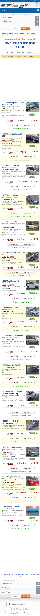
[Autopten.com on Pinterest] (14, 609)
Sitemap (15, 612)
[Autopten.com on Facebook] (11, 609)
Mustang (26, 330)
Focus (27, 302)
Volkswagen (22, 415)
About (20, 612)
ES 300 (27, 386)
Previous (6, 575)
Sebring (29, 501)
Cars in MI (16, 528)
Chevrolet (20, 275)
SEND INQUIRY (28, 125)
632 (19, 575)
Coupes (16, 330)
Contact (33, 612)
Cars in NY (15, 360)
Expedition (27, 129)
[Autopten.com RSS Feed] (29, 609)
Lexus (21, 386)
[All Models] (20, 21)
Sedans (15, 160)
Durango (27, 247)
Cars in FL (17, 190)
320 (29, 160)
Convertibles (15, 501)
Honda (23, 190)
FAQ (24, 612)
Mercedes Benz (23, 160)
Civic (27, 190)
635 (31, 575)
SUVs (14, 275)
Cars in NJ (16, 247)
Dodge (23, 216)
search (26, 28)
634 (27, 575)
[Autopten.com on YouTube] (23, 609)
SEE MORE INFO (14, 125)
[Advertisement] (20, 552)
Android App (8, 612)
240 (30, 471)
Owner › (9, 112)
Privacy (28, 612)
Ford (21, 129)
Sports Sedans (16, 216)
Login (38, 5)
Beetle (29, 415)
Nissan (21, 360)
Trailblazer (27, 275)
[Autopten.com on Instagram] (17, 609)
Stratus (29, 216)
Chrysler (23, 501)
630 (12, 575)
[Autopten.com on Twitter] (20, 609)
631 (15, 575)
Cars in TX (17, 302)
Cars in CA (16, 129)
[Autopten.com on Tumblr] (26, 609)
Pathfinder (27, 360)
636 (34, 575)
